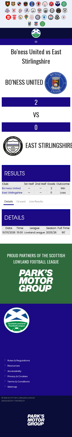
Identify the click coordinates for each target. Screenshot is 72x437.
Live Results (36, 201)
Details (8, 201)
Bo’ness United (11, 188)
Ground (21, 201)
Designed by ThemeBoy (13, 401)
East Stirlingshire (12, 192)
